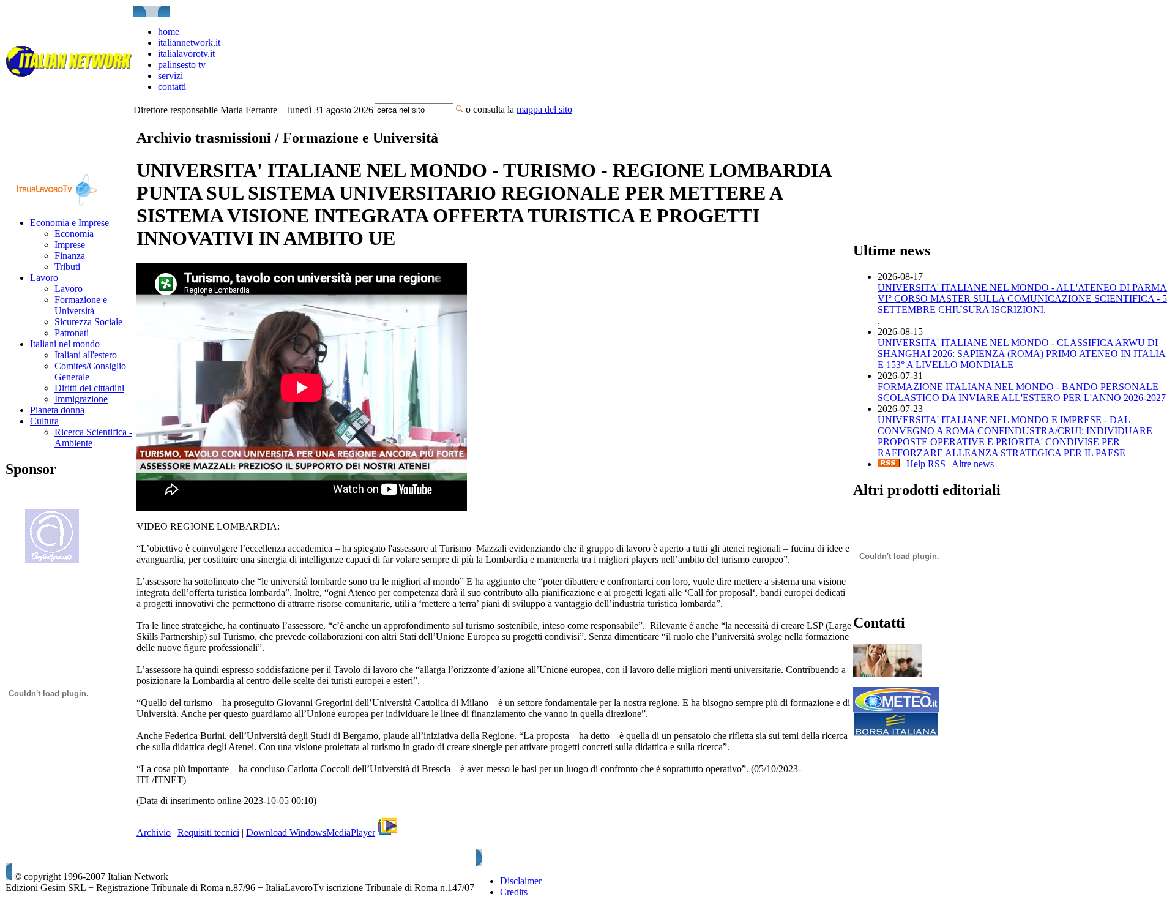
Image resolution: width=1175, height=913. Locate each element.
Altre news (973, 464)
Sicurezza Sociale (88, 322)
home (168, 31)
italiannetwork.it (189, 42)
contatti (172, 86)
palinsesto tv (182, 64)
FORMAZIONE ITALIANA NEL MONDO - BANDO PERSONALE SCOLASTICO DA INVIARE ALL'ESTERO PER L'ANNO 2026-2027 (1022, 392)
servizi (170, 75)
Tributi (67, 266)
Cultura (44, 421)
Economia (74, 233)
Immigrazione (81, 399)
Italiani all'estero (85, 355)
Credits (514, 892)
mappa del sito (544, 109)
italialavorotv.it (186, 53)
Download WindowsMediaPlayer (310, 832)
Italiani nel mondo (65, 344)
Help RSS (926, 464)
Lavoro (44, 277)
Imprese (69, 244)
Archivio (153, 832)
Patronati (71, 333)
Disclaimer (521, 881)
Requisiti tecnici (208, 832)
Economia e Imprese (69, 222)
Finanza (69, 255)
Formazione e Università (80, 305)
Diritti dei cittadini (89, 388)
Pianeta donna (57, 410)
